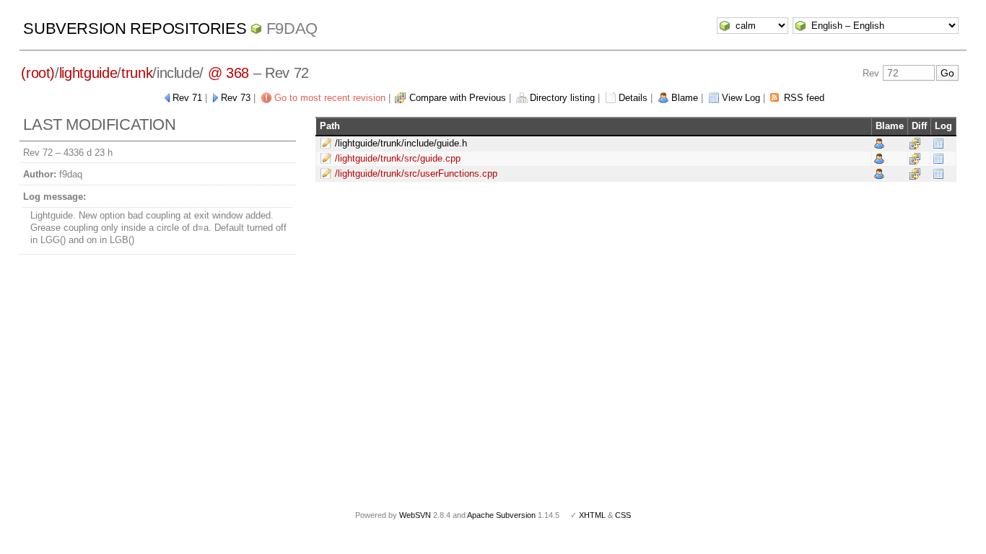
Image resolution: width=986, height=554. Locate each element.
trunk (136, 73)
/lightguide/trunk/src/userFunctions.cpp (416, 173)
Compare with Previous (457, 97)
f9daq (292, 28)
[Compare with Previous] (914, 143)
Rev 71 (187, 97)
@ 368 (228, 73)
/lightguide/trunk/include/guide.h (401, 143)
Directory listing (562, 97)
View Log (741, 97)
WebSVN (415, 515)
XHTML (592, 515)
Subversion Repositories (134, 28)
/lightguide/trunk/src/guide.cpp (398, 158)
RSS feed (804, 97)
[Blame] (879, 143)
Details (633, 97)
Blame (684, 97)
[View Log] (938, 143)
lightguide (88, 73)
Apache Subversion (501, 515)
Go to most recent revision (329, 97)
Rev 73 (235, 97)
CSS (623, 515)
